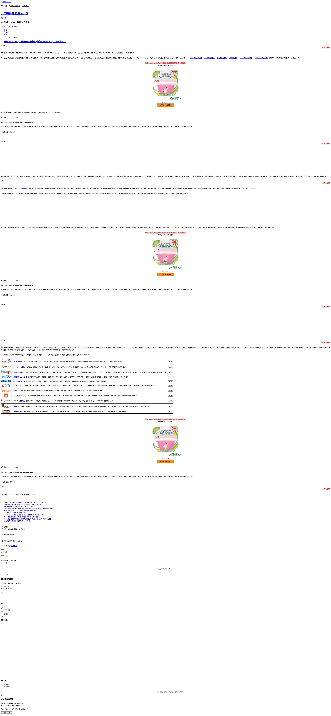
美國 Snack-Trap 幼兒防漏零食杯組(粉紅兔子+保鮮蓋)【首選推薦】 (35, 41)
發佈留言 (3, 562)
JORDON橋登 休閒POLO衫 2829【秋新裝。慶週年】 (20, 506)
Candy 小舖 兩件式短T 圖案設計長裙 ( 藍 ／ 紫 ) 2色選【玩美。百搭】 (25, 502)
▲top (2, 549)
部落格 (6, 32)
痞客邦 (10, 541)
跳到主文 (3, 18)
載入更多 (3, 552)
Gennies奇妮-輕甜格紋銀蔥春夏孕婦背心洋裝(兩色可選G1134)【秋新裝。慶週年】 (29, 508)
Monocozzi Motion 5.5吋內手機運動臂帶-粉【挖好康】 (20, 510)
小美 (2, 531)
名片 (5, 34)
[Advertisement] (165, 160)
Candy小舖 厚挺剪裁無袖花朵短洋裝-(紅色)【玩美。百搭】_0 (22, 504)
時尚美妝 (15, 26)
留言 (14, 541)
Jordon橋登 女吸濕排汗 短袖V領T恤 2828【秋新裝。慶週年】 (22, 517)
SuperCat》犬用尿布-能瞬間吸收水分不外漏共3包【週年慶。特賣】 (24, 515)
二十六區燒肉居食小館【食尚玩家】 (15, 513)
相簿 (5, 30)
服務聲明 (182, 692)
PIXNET (153, 692)
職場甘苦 (14, 546)
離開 (10, 712)
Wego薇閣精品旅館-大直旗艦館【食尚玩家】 (17, 521)
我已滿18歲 (4, 712)
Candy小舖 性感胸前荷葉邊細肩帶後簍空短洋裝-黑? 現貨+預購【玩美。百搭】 (28, 519)
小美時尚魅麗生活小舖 (14, 13)
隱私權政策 (175, 692)
